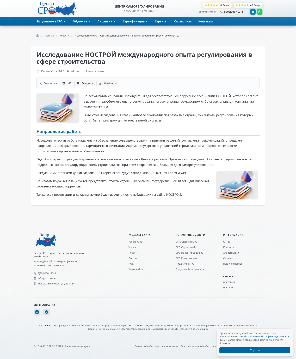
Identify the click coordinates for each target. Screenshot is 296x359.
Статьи (132, 258)
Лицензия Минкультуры (190, 269)
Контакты (229, 247)
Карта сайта (135, 269)
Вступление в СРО (186, 241)
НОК (131, 263)
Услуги (132, 247)
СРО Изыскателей (186, 258)
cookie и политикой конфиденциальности (264, 336)
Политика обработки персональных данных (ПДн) (160, 346)
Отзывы (228, 258)
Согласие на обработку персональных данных (211, 346)
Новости (133, 252)
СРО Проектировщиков (189, 252)
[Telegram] (253, 12)
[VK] (37, 312)
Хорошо (255, 350)
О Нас (226, 241)
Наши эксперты (232, 263)
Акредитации (231, 252)
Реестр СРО (135, 241)
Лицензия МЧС (185, 263)
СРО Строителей (185, 247)
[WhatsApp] (259, 12)
